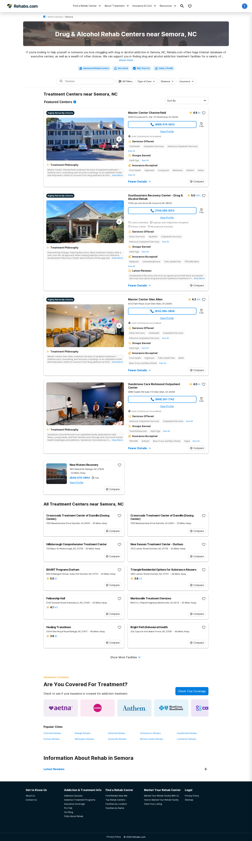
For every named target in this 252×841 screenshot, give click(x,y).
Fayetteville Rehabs (187, 733)
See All (131, 151)
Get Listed (123, 68)
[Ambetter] (97, 708)
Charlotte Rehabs (52, 733)
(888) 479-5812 (165, 124)
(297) (198, 195)
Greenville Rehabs (117, 739)
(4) (199, 384)
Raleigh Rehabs (83, 733)
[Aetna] (61, 708)
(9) (199, 112)
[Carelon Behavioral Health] (208, 708)
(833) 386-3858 (165, 311)
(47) (56, 607)
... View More (116, 175)
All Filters (127, 81)
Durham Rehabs (52, 739)
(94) (198, 299)
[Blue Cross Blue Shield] (171, 708)
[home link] (44, 17)
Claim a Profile (166, 68)
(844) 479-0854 (80, 477)
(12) (140, 578)
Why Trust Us (143, 68)
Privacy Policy (114, 837)
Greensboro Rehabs (150, 733)
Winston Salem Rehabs (151, 739)
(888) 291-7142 (164, 399)
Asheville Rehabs (116, 733)
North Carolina (55, 17)
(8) (56, 636)
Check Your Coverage (192, 691)
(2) (56, 578)
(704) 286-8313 (164, 210)
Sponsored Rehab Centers (96, 68)
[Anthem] (134, 708)
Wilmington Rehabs (84, 739)
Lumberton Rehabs (186, 739)
